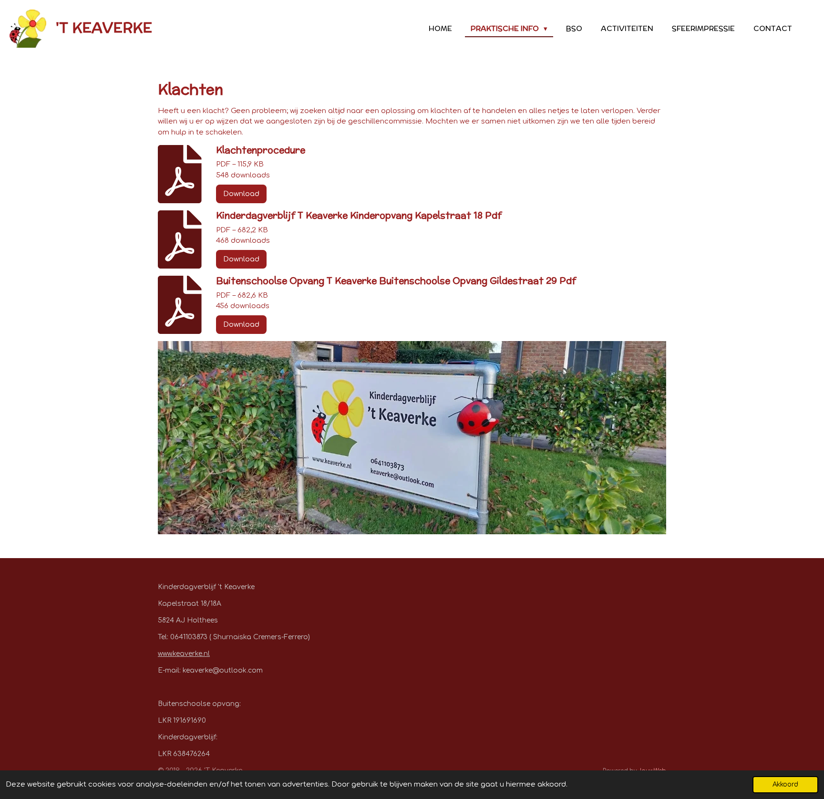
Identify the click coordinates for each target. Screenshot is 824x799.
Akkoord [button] (785, 784)
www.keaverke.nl (184, 653)
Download (241, 194)
